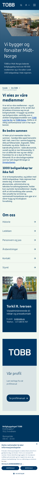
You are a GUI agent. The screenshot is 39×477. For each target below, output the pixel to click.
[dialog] (19, 459)
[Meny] (34, 5)
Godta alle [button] (10, 468)
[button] (19, 464)
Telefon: (10, 321)
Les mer (4, 461)
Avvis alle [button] (29, 468)
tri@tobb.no (19, 319)
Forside (4, 88)
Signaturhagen (8, 162)
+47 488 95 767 (21, 321)
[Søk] (21, 5)
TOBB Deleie (21, 120)
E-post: (10, 319)
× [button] (36, 444)
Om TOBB (14, 88)
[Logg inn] (27, 5)
